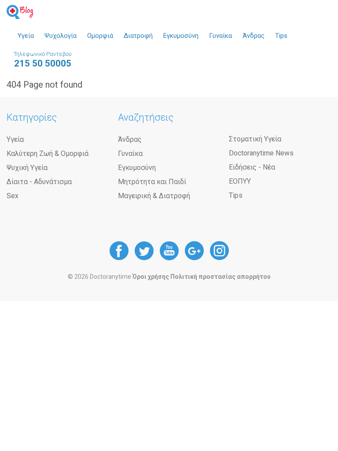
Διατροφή (138, 36)
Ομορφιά (100, 36)
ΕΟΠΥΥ (240, 181)
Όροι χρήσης (150, 276)
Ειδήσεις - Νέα (252, 167)
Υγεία (26, 36)
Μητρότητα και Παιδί (152, 181)
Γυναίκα (220, 36)
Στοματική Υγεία (255, 139)
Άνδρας (253, 36)
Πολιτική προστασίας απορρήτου (220, 276)
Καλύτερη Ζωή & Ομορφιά (47, 153)
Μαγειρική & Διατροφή (154, 196)
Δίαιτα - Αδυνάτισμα (39, 181)
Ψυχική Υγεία (27, 167)
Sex (12, 196)
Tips (281, 36)
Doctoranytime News (261, 153)
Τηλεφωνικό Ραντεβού (43, 60)
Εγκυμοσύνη (180, 36)
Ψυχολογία (60, 36)
